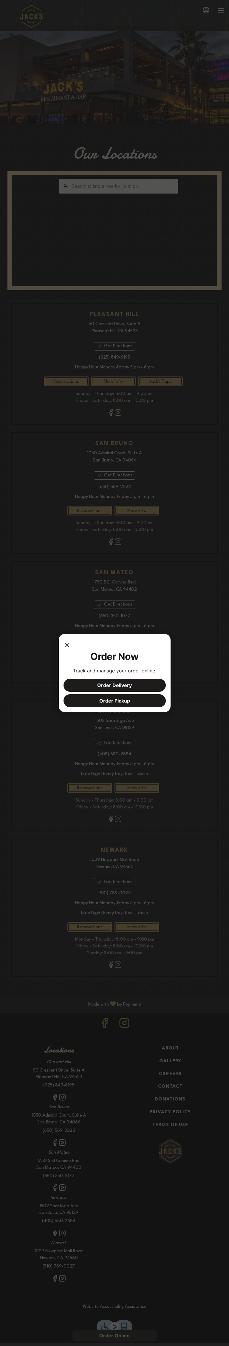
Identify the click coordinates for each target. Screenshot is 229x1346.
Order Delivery (114, 685)
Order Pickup (114, 701)
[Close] (67, 645)
